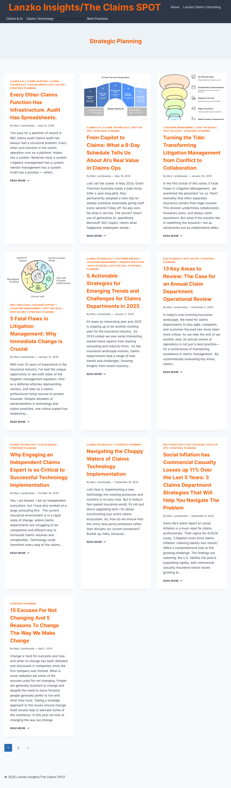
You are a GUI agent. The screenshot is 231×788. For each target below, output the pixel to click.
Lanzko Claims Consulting (202, 7)
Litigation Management (178, 127)
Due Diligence (38, 84)
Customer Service (127, 258)
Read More (19, 180)
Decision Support (43, 305)
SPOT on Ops (57, 84)
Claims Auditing (37, 81)
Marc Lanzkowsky (24, 125)
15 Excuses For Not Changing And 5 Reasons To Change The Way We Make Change (34, 625)
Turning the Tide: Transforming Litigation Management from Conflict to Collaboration (192, 152)
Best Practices (97, 18)
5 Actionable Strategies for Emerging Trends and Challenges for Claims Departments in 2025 (114, 291)
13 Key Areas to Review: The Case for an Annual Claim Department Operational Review (189, 284)
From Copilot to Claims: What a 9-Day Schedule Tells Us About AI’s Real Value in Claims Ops (113, 152)
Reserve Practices (132, 262)
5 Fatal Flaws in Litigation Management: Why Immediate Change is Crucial (36, 333)
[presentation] (115, 97)
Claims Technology (40, 18)
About (175, 7)
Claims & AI (14, 18)
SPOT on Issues (206, 127)
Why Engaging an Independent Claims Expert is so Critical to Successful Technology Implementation (39, 470)
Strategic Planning (70, 18)
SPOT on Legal (172, 131)
